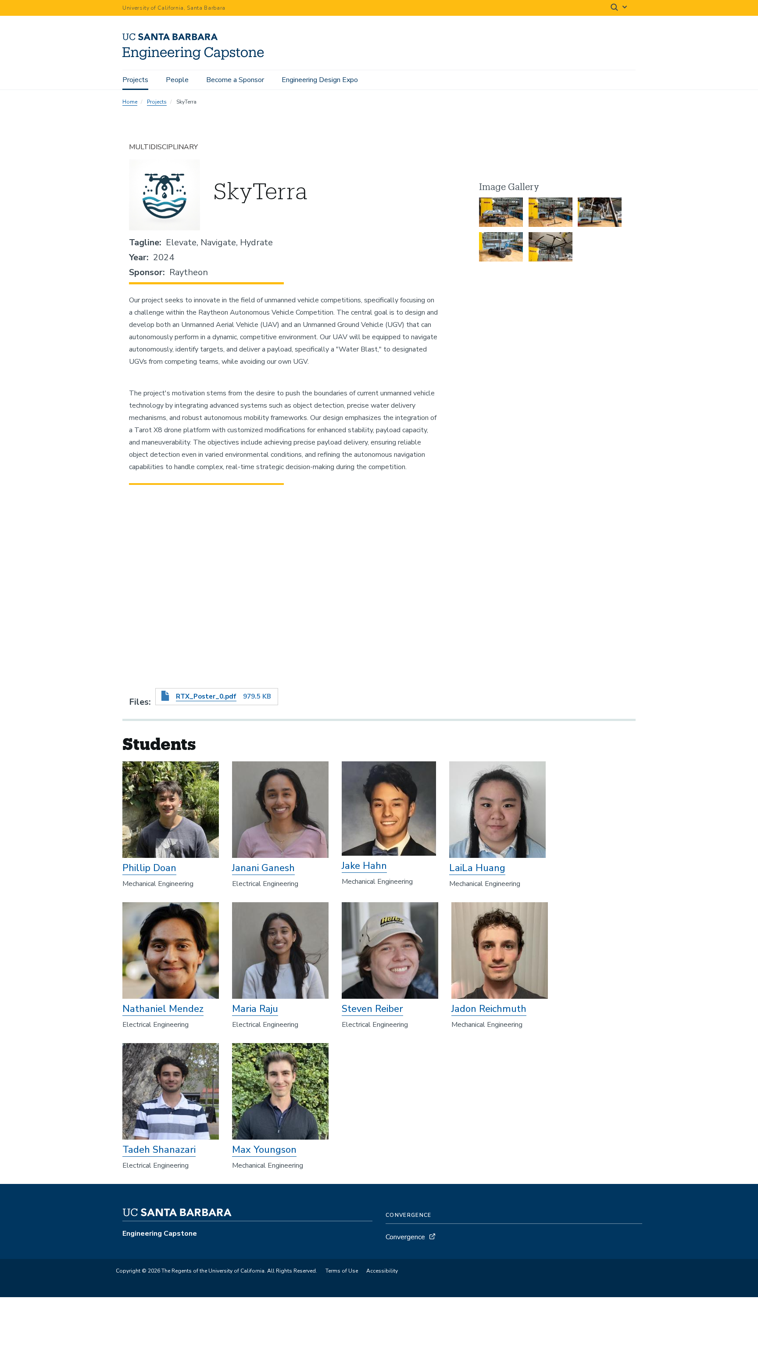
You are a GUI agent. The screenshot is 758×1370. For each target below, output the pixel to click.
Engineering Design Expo (320, 80)
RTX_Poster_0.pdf (206, 696)
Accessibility (382, 1270)
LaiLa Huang (477, 868)
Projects (135, 80)
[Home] (196, 57)
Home (129, 101)
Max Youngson (264, 1149)
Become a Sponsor (235, 80)
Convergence (405, 1237)
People (177, 80)
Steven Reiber (372, 1008)
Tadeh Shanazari (159, 1149)
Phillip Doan (149, 868)
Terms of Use (341, 1270)
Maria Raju (255, 1008)
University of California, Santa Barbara (173, 7)
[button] (501, 212)
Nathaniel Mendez (163, 1008)
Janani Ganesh (263, 868)
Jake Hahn (364, 865)
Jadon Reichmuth (488, 1008)
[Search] (619, 8)
